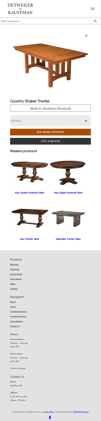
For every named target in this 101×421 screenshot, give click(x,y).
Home (13, 301)
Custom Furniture (18, 316)
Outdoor (14, 288)
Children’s (14, 269)
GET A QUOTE (50, 141)
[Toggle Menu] (93, 9)
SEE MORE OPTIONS (50, 132)
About (13, 306)
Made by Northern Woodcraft (50, 108)
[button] (86, 36)
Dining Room (16, 273)
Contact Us (15, 325)
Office (12, 283)
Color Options (16, 321)
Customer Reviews (18, 311)
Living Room (16, 278)
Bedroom (14, 264)
